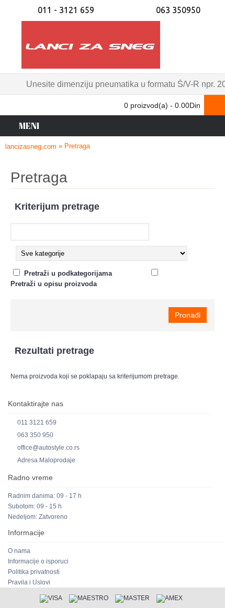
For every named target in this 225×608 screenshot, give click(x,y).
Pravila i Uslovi (29, 582)
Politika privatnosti (34, 572)
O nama (19, 551)
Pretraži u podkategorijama (68, 273)
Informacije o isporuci (38, 561)
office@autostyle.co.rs (48, 447)
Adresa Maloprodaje (46, 460)
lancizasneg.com (31, 146)
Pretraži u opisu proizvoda (53, 284)
